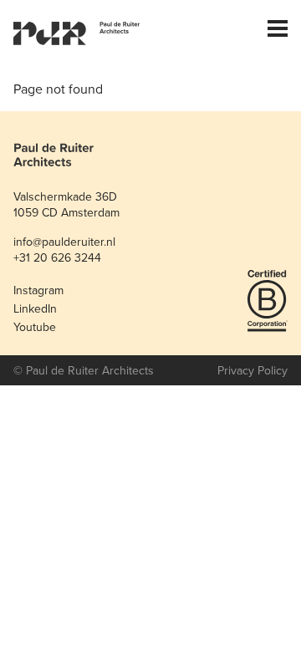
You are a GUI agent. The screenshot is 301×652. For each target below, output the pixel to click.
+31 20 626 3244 (57, 257)
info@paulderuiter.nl (64, 241)
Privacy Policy (252, 370)
